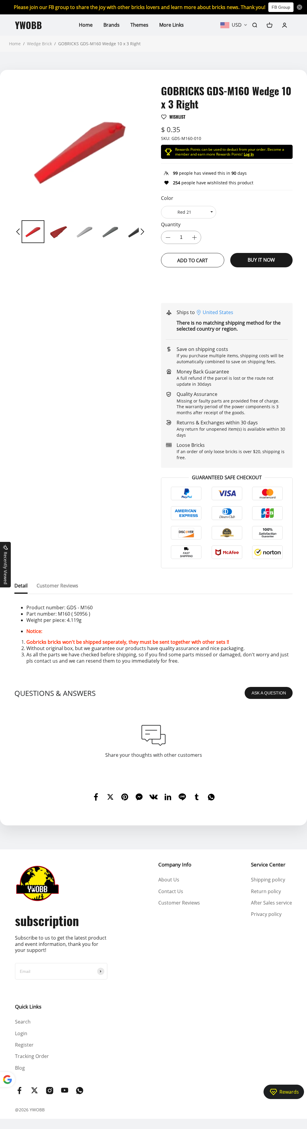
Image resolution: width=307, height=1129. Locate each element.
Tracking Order (32, 1056)
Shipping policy (268, 879)
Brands (111, 25)
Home (86, 25)
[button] (18, 231)
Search (23, 1021)
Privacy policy (266, 914)
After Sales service (271, 902)
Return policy (266, 891)
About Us (168, 879)
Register (24, 1044)
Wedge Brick (39, 43)
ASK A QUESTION (269, 693)
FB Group (281, 7)
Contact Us (170, 891)
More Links (171, 25)
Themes (139, 25)
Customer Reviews (179, 902)
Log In (249, 154)
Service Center (268, 864)
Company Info (174, 864)
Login (21, 1033)
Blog (20, 1068)
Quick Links (28, 1006)
